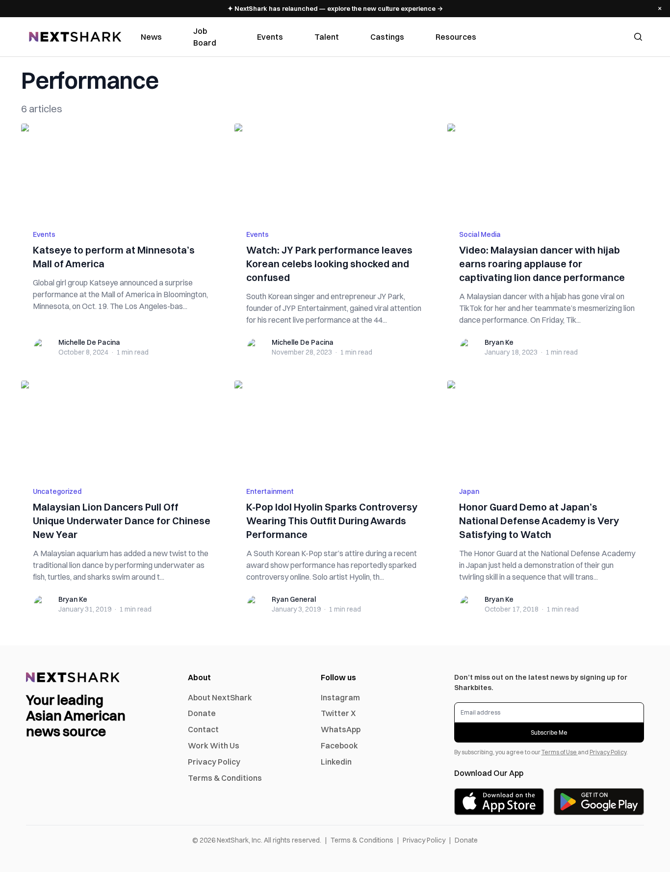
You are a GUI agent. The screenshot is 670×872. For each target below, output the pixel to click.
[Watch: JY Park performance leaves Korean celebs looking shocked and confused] (335, 171)
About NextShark (220, 697)
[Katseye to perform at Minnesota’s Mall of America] (122, 171)
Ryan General (294, 599)
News (151, 37)
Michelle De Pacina (89, 342)
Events (270, 37)
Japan (469, 491)
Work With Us (213, 745)
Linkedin (336, 762)
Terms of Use (559, 752)
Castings (387, 37)
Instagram (340, 697)
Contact (203, 729)
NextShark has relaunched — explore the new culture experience (335, 8)
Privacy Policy (214, 762)
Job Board (204, 37)
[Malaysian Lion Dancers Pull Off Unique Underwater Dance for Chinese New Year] (122, 428)
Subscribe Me (549, 732)
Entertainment (270, 491)
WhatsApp (341, 729)
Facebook (339, 745)
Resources (456, 37)
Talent (326, 37)
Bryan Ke (499, 342)
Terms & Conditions (225, 778)
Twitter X (338, 713)
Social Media (480, 234)
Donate (202, 713)
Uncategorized (57, 491)
